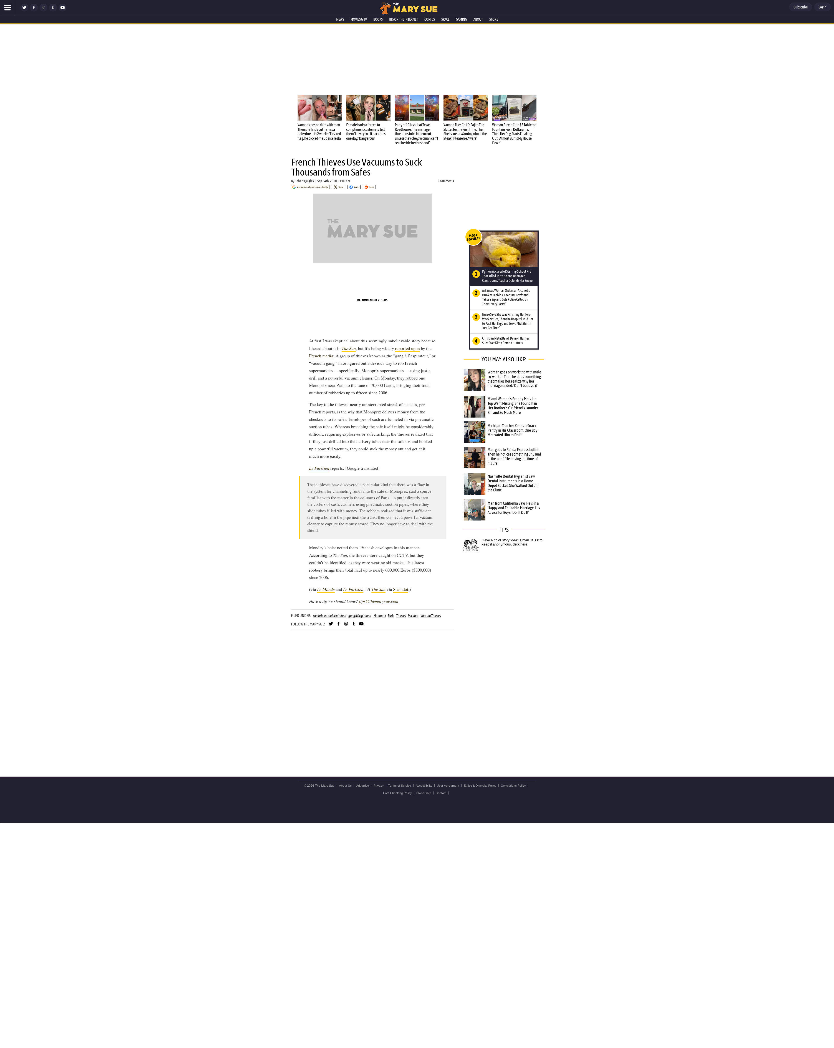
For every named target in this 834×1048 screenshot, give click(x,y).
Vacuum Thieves (430, 615)
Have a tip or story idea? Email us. (508, 540)
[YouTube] (62, 10)
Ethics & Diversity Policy (480, 785)
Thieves (401, 615)
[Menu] (7, 7)
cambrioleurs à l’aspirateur (329, 615)
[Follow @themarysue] (24, 10)
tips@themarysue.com (378, 601)
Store (493, 19)
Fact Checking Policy (397, 793)
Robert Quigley (304, 181)
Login (822, 7)
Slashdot (400, 589)
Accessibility (424, 785)
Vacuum (413, 615)
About (478, 19)
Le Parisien (319, 468)
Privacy (379, 785)
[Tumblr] (53, 10)
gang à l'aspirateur (359, 615)
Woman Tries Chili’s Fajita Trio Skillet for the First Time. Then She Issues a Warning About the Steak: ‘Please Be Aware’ (465, 132)
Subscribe (801, 7)
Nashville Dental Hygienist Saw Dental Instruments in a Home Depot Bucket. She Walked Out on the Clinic (513, 483)
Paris (391, 615)
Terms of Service (399, 785)
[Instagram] (43, 10)
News (340, 19)
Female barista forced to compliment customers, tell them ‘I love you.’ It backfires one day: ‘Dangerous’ (366, 132)
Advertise (362, 785)
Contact (441, 793)
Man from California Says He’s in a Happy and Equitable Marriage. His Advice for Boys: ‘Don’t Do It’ (514, 508)
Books (378, 19)
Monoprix (380, 615)
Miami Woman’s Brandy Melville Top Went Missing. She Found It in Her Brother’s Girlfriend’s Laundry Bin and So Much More (513, 405)
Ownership (423, 793)
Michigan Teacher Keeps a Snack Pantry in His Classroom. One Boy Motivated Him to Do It (512, 430)
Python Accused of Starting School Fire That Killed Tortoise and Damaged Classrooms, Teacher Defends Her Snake (507, 275)
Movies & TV (359, 19)
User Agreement (448, 785)
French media (321, 356)
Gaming (461, 19)
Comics (429, 19)
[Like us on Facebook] (34, 10)
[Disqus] (373, 698)
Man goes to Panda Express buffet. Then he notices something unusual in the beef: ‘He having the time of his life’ (514, 456)
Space (445, 19)
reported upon (407, 348)
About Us (345, 785)
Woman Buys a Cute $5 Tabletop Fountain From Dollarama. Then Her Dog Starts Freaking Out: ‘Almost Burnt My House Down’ (514, 134)
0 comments (446, 181)
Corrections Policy (513, 785)
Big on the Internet (403, 19)
